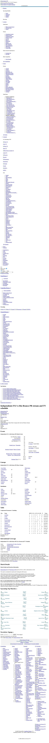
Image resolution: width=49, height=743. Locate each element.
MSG (7, 229)
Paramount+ (8, 191)
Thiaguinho (18, 445)
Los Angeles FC (9, 118)
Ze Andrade (36, 452)
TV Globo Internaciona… (11, 200)
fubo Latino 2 (8, 224)
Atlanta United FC (10, 114)
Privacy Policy (8, 637)
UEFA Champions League (8, 297)
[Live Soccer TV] (4, 1)
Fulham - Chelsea (42, 658)
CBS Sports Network (10, 182)
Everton (7, 75)
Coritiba (6, 518)
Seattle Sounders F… (11, 130)
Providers (39, 709)
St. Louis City (18, 690)
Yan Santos (3, 503)
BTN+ (7, 214)
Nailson (26, 471)
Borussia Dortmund (10, 88)
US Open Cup (8, 28)
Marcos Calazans (17, 449)
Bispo (2, 474)
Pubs (38, 710)
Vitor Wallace (3, 501)
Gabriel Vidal (27, 472)
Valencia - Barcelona (42, 689)
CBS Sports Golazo (10, 215)
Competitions (3, 288)
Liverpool (8, 71)
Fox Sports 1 (8, 186)
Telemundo (8, 199)
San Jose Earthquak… (10, 119)
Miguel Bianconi (4, 480)
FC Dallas (8, 121)
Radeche (26, 490)
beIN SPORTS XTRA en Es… (9, 352)
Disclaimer (40, 707)
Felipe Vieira (3, 478)
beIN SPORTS (9, 177)
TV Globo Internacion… (29, 676)
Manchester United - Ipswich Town (39, 674)
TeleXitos (8, 237)
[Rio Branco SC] (4, 424)
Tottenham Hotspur (9, 74)
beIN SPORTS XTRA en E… (12, 213)
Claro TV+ (13, 544)
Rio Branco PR (4, 412)
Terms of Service (16, 637)
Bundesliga (8, 41)
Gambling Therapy (28, 731)
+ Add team (5, 278)
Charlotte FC (9, 102)
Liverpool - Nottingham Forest (39, 667)
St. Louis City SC (10, 122)
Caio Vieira (27, 478)
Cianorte (6, 523)
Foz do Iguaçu (7, 520)
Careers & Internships (42, 708)
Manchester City (9, 72)
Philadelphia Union (11, 110)
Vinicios (26, 474)
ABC (7, 176)
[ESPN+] (28, 309)
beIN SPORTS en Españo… (11, 192)
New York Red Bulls (10, 106)
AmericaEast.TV (9, 208)
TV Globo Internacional (8, 340)
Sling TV (39, 648)
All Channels (5, 244)
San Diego (18, 695)
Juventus (7, 80)
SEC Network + (9, 235)
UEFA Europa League (7, 302)
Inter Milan (8, 81)
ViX (6, 241)
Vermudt (2, 490)
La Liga (7, 38)
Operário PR (7, 525)
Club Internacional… (10, 99)
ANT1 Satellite (9, 209)
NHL (44, 719)
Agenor (2, 495)
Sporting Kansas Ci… (11, 132)
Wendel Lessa (12, 445)
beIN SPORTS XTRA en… (29, 691)
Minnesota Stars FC (11, 126)
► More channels (4, 383)
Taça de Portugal (9, 45)
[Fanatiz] (24, 309)
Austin (17, 700)
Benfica (7, 84)
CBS (7, 178)
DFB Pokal (8, 46)
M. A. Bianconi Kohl (16, 455)
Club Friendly (8, 59)
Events (2, 425)
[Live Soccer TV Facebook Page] (40, 693)
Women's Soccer (41, 701)
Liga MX (7, 54)
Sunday (7, 16)
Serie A (7, 40)
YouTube (9, 547)
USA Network (8, 196)
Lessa (2, 489)
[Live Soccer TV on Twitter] (40, 695)
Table (2, 427)
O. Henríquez (3, 469)
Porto (7, 86)
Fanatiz (7, 175)
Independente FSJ (4, 411)
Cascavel (6, 531)
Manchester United (9, 73)
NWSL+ (7, 231)
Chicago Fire (9, 100)
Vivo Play (19, 544)
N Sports (9, 544)
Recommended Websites (41, 712)
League (3, 271)
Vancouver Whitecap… (11, 116)
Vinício (2, 483)
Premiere (7, 233)
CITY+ (7, 218)
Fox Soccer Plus (9, 184)
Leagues (4, 21)
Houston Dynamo (10, 117)
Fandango (8, 221)
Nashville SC (9, 98)
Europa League (9, 35)
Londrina (6, 515)
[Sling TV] (8, 309)
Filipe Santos (27, 468)
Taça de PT (5, 264)
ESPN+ (7, 188)
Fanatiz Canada (10, 545)
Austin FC (9, 131)
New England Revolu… (11, 101)
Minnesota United (19, 694)
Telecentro (8, 236)
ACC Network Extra (10, 206)
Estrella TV (8, 220)
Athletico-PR (7, 521)
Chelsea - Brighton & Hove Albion (40, 670)
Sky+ (16, 544)
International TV (4, 428)
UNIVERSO (8, 201)
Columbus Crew (19, 680)
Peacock (7, 205)
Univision (8, 204)
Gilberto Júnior (28, 501)
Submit (14, 634)
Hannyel (9, 455)
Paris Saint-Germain (10, 89)
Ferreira (26, 475)
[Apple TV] (13, 309)
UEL (4, 251)
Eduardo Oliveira (4, 498)
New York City (18, 671)
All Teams (5, 134)
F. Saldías (27, 489)
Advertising (40, 704)
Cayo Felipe (3, 468)
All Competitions (6, 61)
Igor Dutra (3, 472)
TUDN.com (8, 239)
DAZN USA (8, 197)
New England (18, 668)
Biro (26, 469)
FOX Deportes (9, 203)
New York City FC (10, 104)
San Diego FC (10, 128)
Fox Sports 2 (8, 189)
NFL (41, 719)
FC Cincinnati (9, 103)
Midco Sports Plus (9, 227)
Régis (26, 496)
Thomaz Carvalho (16, 453)
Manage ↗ (5, 276)
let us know (15, 561)
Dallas (16, 689)
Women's (5, 247)
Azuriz (5, 516)
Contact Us (40, 716)
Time (8, 271)
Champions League (9, 34)
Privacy (39, 706)
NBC (7, 181)
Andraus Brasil (7, 530)
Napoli (7, 83)
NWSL (7, 29)
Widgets (39, 703)
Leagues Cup (8, 53)
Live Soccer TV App (42, 702)
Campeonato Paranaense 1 (6, 402)
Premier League (9, 37)
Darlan (19, 436)
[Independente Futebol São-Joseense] (5, 413)
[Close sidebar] (1, 401)
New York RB (18, 672)
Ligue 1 (7, 42)
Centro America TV (10, 216)
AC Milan (8, 82)
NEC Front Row (9, 230)
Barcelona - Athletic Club (39, 663)
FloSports (8, 222)
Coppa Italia (8, 48)
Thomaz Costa (4, 477)
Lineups (2, 426)
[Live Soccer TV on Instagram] (40, 698)
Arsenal (7, 68)
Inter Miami (17, 665)
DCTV (7, 219)
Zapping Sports (9, 242)
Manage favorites (5, 273)
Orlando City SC (9, 107)
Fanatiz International (15, 547)
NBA (39, 719)
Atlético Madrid (9, 79)
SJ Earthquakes (18, 687)
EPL (4, 256)
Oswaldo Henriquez (16, 439)
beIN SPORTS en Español (8, 331)
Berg (30, 458)
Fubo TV (39, 649)
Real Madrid (8, 77)
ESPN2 (7, 183)
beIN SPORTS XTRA (10, 212)
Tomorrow (8, 14)
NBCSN (7, 198)
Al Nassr (7, 91)
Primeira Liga (8, 43)
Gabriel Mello (27, 480)
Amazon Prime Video (10, 207)
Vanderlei (27, 493)
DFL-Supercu (6, 263)
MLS (4, 254)
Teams (4, 63)
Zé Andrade (27, 481)
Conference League (10, 36)
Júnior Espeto (3, 504)
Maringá (6, 528)
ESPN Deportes (9, 185)
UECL (4, 252)
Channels (5, 136)
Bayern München (9, 87)
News (4, 246)
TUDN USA (8, 194)
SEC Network (8, 234)
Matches (4, 8)
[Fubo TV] (3, 309)
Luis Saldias (31, 448)
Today (7, 13)
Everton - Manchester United (39, 688)
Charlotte (17, 669)
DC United (9, 109)
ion (6, 226)
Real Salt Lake (9, 124)
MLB (39, 721)
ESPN (7, 179)
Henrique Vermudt (9, 449)
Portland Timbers (9, 125)
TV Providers (37, 646)
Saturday (7, 15)
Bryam (26, 483)
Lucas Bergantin (28, 495)
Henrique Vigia (4, 417)
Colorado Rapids (9, 123)
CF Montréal (9, 111)
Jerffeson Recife (28, 503)
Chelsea (7, 69)
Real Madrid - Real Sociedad (39, 660)
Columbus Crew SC (11, 113)
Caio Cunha (31, 452)
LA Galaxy (9, 129)
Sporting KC (18, 701)
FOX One (8, 223)
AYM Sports (8, 211)
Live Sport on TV (41, 718)
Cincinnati (17, 670)
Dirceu (2, 471)
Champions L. (6, 249)
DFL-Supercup (9, 44)
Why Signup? (20, 634)
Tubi (6, 238)
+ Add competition (7, 290)
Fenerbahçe (8, 90)
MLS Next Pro (9, 228)
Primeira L (5, 262)
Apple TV (8, 190)
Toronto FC (9, 108)
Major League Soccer (10, 26)
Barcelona (8, 76)
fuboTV (7, 193)
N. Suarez (31, 443)
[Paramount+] (19, 309)
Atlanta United (19, 682)
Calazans (3, 481)
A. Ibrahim (27, 498)
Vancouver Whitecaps (17, 684)
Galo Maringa (7, 533)
